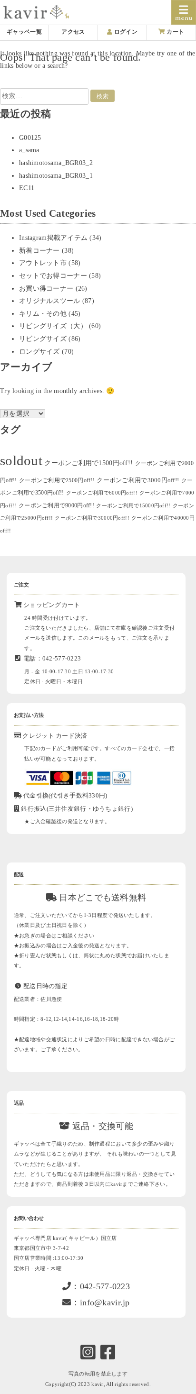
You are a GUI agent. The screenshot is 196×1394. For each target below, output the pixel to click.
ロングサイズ (39, 351)
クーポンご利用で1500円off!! (88, 463)
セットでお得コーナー (53, 275)
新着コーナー (39, 250)
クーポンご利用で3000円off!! (138, 480)
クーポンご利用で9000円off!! (56, 505)
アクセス (73, 31)
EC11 (26, 188)
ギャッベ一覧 (24, 31)
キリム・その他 (43, 313)
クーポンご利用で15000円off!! (133, 505)
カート (174, 31)
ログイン (124, 31)
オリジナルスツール (49, 300)
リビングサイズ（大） (53, 326)
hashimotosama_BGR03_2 (56, 162)
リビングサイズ (43, 338)
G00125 (30, 137)
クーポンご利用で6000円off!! (101, 492)
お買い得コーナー (46, 288)
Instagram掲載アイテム (53, 237)
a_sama (29, 150)
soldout (21, 460)
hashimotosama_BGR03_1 (56, 175)
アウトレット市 (43, 262)
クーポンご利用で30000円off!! (92, 518)
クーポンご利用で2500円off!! (57, 480)
